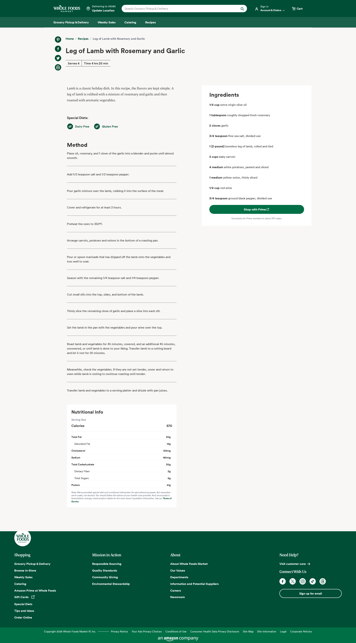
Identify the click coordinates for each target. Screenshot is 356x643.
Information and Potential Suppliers (194, 584)
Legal (283, 631)
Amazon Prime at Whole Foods (35, 590)
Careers (175, 590)
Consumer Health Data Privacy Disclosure (214, 631)
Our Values (177, 570)
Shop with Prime (255, 209)
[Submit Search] (242, 8)
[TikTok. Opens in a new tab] (312, 581)
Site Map (248, 631)
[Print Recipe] (58, 67)
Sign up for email (310, 593)
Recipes (83, 39)
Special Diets (23, 604)
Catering (20, 584)
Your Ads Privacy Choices (147, 631)
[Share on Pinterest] (58, 39)
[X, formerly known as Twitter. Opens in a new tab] (292, 581)
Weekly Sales (23, 577)
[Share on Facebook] (58, 49)
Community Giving (105, 577)
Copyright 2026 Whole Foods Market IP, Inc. (70, 631)
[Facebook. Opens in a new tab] (282, 581)
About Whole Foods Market (189, 564)
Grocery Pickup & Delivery (32, 564)
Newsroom (177, 597)
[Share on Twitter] (58, 58)
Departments (179, 577)
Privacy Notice (119, 631)
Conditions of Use (176, 631)
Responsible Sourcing (106, 564)
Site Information (266, 631)
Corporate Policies (301, 631)
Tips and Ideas (24, 611)
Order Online (23, 617)
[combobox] (178, 8)
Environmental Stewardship (111, 584)
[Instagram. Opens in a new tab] (302, 581)
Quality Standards (104, 570)
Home (70, 39)
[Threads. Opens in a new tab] (322, 581)
